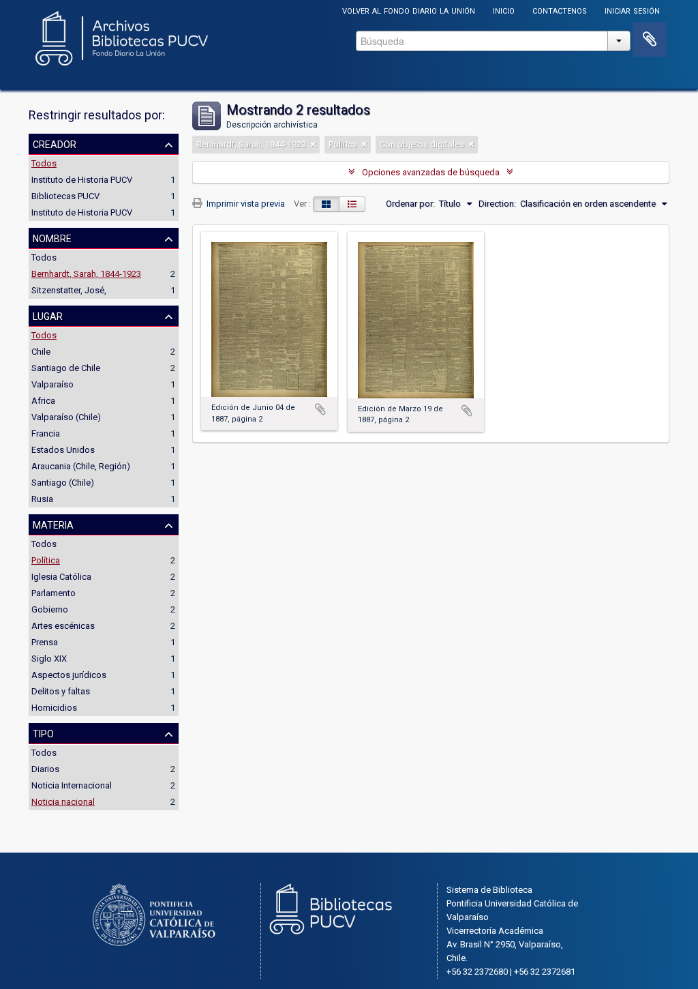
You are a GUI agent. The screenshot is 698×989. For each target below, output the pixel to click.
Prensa (44, 642)
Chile (40, 351)
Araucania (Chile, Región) (80, 466)
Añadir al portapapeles (320, 409)
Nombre (52, 237)
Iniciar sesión (632, 9)
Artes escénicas (63, 626)
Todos (44, 163)
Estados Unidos (63, 450)
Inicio (504, 9)
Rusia (42, 499)
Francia (45, 433)
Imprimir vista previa (244, 203)
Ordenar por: (410, 203)
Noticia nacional (63, 802)
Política (45, 560)
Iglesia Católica (61, 577)
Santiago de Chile (65, 368)
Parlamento (53, 593)
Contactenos (559, 9)
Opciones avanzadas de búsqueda (431, 172)
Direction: (497, 203)
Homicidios (54, 708)
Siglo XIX (49, 658)
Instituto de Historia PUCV (81, 180)
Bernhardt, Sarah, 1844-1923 (86, 274)
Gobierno (49, 609)
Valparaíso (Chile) (66, 417)
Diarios (45, 769)
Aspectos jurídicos (68, 675)
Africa (43, 401)
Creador (54, 143)
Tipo (43, 732)
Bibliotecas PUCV (65, 196)
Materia (53, 524)
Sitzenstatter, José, (68, 290)
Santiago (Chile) (62, 482)
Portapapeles (650, 40)
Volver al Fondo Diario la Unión (408, 9)
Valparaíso (52, 384)
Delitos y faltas (60, 691)
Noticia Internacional (71, 785)
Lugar (48, 315)
